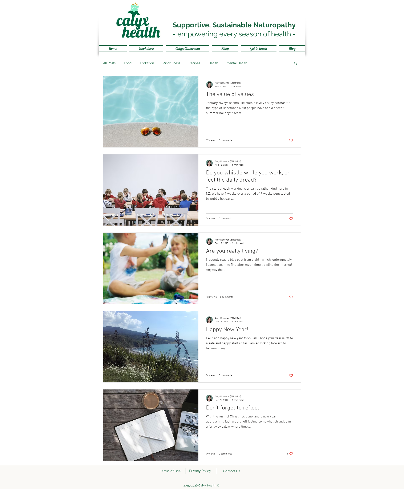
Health (213, 63)
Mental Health (237, 63)
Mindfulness (171, 63)
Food (128, 63)
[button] (296, 63)
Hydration (147, 63)
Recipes (194, 63)
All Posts (109, 63)
